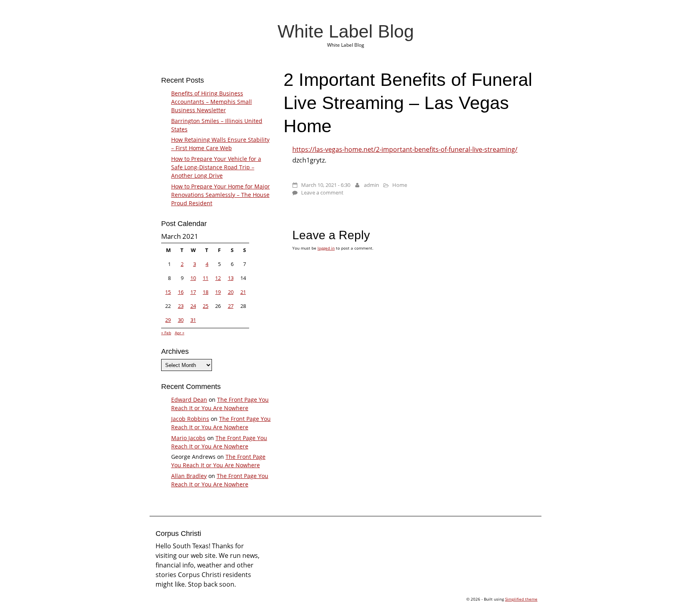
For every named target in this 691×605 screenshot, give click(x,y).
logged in (326, 248)
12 (218, 278)
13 (231, 278)
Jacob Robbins (190, 419)
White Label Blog (346, 31)
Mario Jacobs (188, 438)
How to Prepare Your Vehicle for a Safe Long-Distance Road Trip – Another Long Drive (216, 167)
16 (181, 292)
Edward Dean (189, 399)
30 (181, 319)
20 (231, 292)
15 (168, 292)
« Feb (166, 332)
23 (181, 305)
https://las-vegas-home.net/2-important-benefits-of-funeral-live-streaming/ (404, 149)
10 (193, 278)
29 (168, 319)
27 (231, 305)
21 (243, 292)
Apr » (179, 332)
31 (193, 319)
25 (205, 305)
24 (193, 305)
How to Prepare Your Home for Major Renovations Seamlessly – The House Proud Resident (220, 194)
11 (205, 278)
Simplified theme (521, 599)
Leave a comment (322, 192)
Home (399, 184)
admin (371, 184)
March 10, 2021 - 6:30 (325, 184)
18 (205, 292)
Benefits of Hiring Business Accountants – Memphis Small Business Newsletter (211, 101)
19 (218, 292)
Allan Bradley (189, 476)
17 (193, 292)
